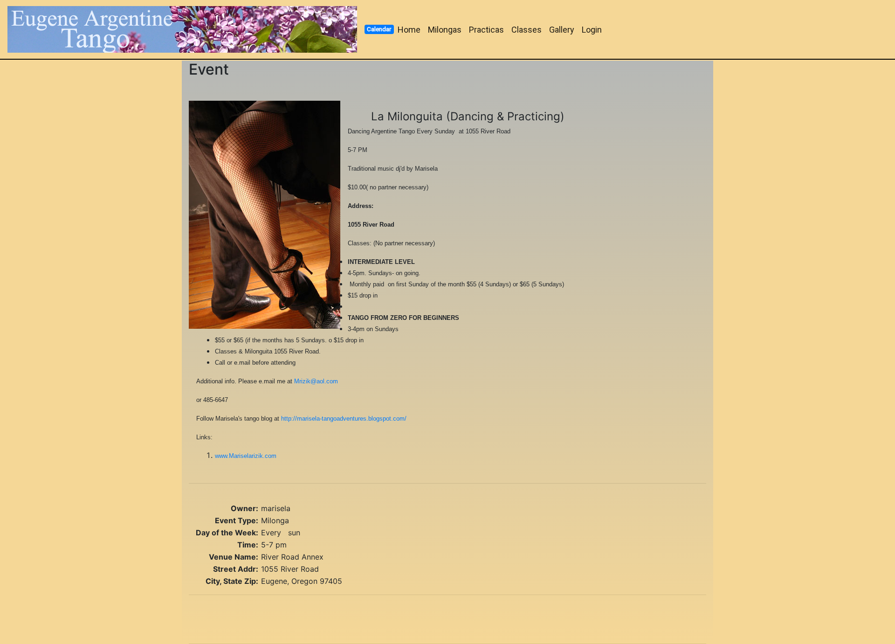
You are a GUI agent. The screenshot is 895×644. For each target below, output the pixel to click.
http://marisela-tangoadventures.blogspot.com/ (343, 418)
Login (592, 30)
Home (409, 30)
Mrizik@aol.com (316, 381)
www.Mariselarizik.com (245, 455)
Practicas (486, 30)
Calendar (379, 29)
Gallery (561, 30)
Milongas (444, 30)
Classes (526, 30)
